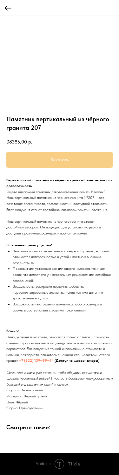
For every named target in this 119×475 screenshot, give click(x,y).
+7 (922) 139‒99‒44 (36, 360)
